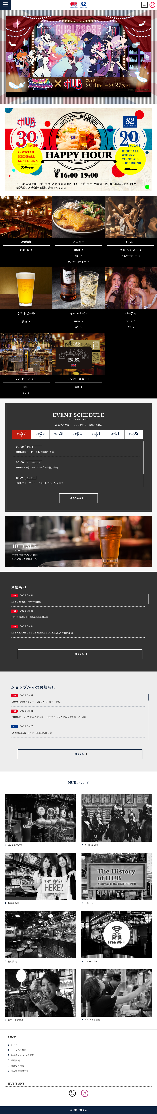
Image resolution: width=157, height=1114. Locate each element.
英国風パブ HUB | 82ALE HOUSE (78, 5)
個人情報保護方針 (20, 1071)
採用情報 (15, 1060)
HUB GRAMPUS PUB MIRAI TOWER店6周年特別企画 (42, 632)
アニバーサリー (129, 255)
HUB (77, 250)
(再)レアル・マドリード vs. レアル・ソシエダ (39, 483)
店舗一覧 (24, 250)
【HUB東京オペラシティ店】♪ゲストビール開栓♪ (36, 701)
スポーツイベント (129, 250)
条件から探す (77, 498)
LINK (14, 1045)
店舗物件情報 (17, 1065)
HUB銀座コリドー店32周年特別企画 (35, 452)
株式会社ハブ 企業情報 (22, 1055)
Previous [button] (10, 57)
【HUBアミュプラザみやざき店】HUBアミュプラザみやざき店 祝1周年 (48, 717)
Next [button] (147, 57)
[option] (78, 56)
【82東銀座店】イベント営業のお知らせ (31, 732)
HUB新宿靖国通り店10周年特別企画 (29, 617)
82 (76, 255)
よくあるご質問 (19, 1050)
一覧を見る (78, 654)
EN (144, 5)
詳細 (24, 321)
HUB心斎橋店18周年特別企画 (26, 601)
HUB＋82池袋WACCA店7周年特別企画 (37, 467)
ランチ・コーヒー (77, 261)
